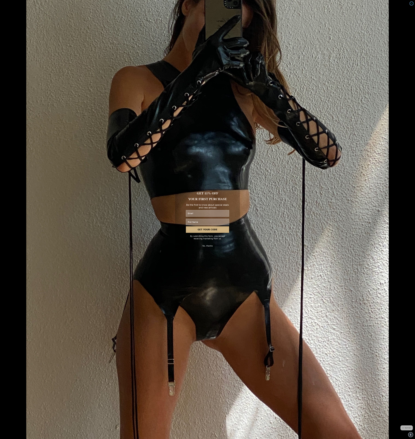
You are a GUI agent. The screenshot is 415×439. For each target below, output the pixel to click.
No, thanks (207, 246)
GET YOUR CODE (207, 229)
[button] (410, 434)
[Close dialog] (411, 3)
